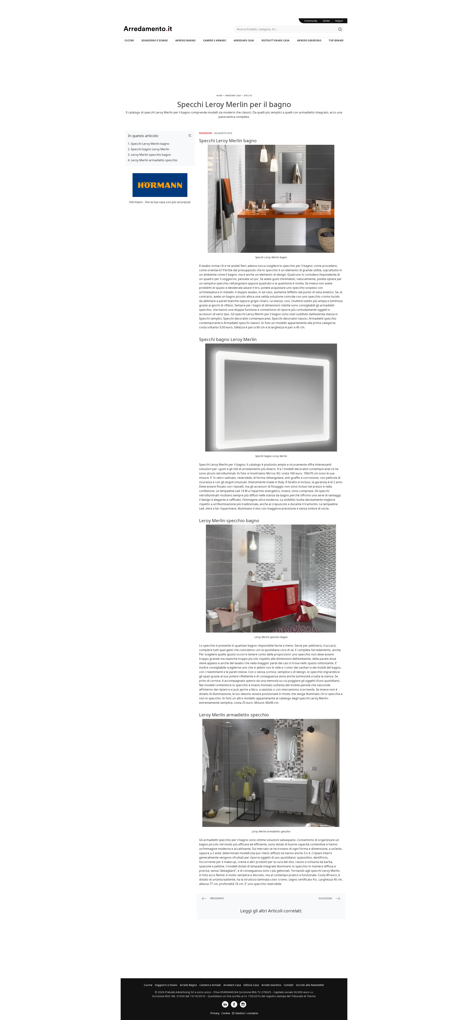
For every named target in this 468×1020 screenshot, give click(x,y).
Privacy (215, 1013)
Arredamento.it (179, 28)
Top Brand (336, 40)
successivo (326, 898)
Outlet (326, 20)
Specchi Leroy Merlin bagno (150, 144)
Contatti (288, 985)
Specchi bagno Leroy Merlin (150, 149)
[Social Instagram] (243, 1004)
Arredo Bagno (185, 40)
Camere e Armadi (214, 40)
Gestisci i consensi (246, 1013)
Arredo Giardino (309, 40)
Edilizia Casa (251, 985)
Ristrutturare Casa (276, 40)
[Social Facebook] (234, 1004)
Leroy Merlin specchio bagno (151, 155)
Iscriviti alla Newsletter (310, 985)
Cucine (129, 40)
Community (310, 20)
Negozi (339, 20)
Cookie (225, 1013)
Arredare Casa (244, 40)
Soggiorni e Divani (154, 40)
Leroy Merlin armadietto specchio (154, 160)
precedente (217, 898)
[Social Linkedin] (225, 1004)
